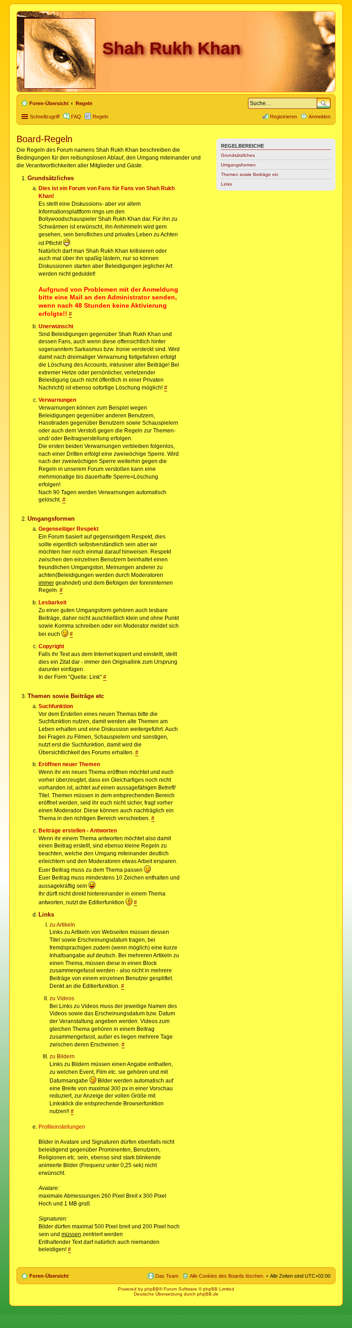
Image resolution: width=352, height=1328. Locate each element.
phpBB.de (208, 1293)
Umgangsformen (238, 164)
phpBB (151, 1288)
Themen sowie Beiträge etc (250, 174)
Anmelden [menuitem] (319, 116)
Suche (323, 103)
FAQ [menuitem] (76, 116)
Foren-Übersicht (49, 1276)
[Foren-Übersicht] (60, 52)
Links (226, 184)
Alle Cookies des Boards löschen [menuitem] (226, 1276)
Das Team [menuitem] (166, 1276)
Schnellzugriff (45, 116)
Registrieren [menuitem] (283, 116)
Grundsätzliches (238, 155)
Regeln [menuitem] (100, 116)
